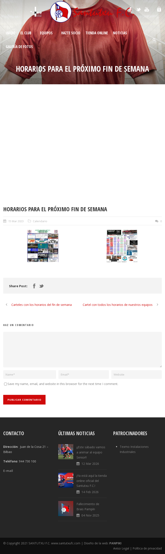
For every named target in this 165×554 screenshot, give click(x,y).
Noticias (120, 32)
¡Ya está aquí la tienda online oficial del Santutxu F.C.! (91, 481)
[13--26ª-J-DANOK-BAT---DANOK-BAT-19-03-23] (42, 246)
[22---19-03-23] (122, 246)
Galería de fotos (19, 46)
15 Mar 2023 (16, 221)
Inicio (10, 32)
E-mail (8, 471)
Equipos (46, 32)
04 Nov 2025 (90, 515)
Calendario (40, 221)
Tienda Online (97, 32)
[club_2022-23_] (82, 148)
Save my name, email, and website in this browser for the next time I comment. (63, 384)
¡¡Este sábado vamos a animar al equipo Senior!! (90, 452)
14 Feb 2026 (90, 492)
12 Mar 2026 (90, 464)
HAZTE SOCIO (70, 32)
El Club (25, 32)
